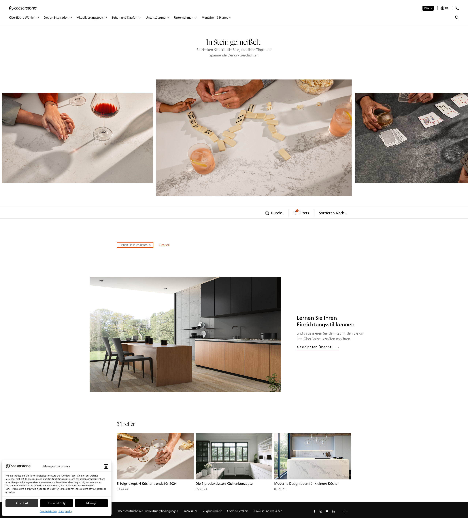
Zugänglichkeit (212, 511)
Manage (91, 503)
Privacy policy (65, 511)
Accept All (22, 503)
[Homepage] (23, 8)
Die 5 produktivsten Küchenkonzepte (224, 484)
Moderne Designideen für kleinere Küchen (306, 484)
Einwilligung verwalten (268, 511)
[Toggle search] (457, 17)
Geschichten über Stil (315, 347)
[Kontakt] (457, 8)
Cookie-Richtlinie (48, 511)
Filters (303, 212)
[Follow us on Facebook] (314, 511)
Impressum (191, 511)
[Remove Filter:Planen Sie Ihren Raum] (150, 245)
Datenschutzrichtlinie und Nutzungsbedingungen (147, 511)
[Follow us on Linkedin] (333, 511)
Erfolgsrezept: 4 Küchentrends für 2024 (147, 484)
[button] (106, 466)
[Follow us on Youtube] (327, 511)
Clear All (164, 245)
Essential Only (56, 503)
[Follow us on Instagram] (321, 511)
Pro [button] (426, 8)
